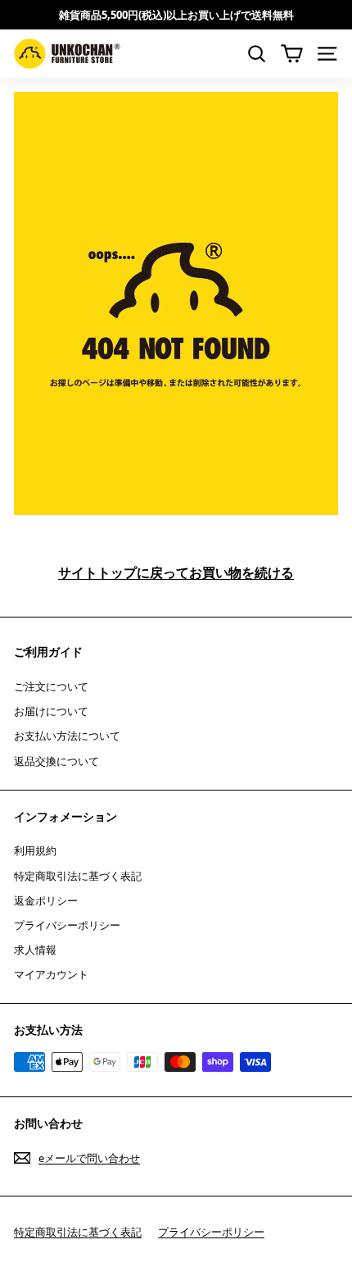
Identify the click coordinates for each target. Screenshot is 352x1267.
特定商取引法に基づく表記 (78, 875)
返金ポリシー (46, 900)
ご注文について (51, 686)
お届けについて (51, 711)
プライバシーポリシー (67, 925)
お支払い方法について (67, 735)
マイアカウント (51, 974)
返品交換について (56, 761)
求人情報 (35, 949)
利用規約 (35, 850)
